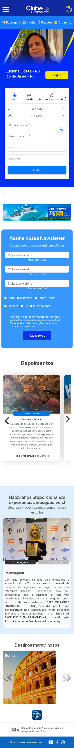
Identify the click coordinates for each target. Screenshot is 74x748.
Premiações (20, 562)
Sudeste (12, 306)
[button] (8, 421)
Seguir (57, 75)
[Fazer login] (69, 9)
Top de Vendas (53, 562)
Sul (25, 306)
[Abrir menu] (5, 9)
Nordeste (25, 298)
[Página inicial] (37, 9)
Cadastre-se (37, 335)
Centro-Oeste (46, 298)
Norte (11, 298)
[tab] (15, 97)
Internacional (41, 306)
